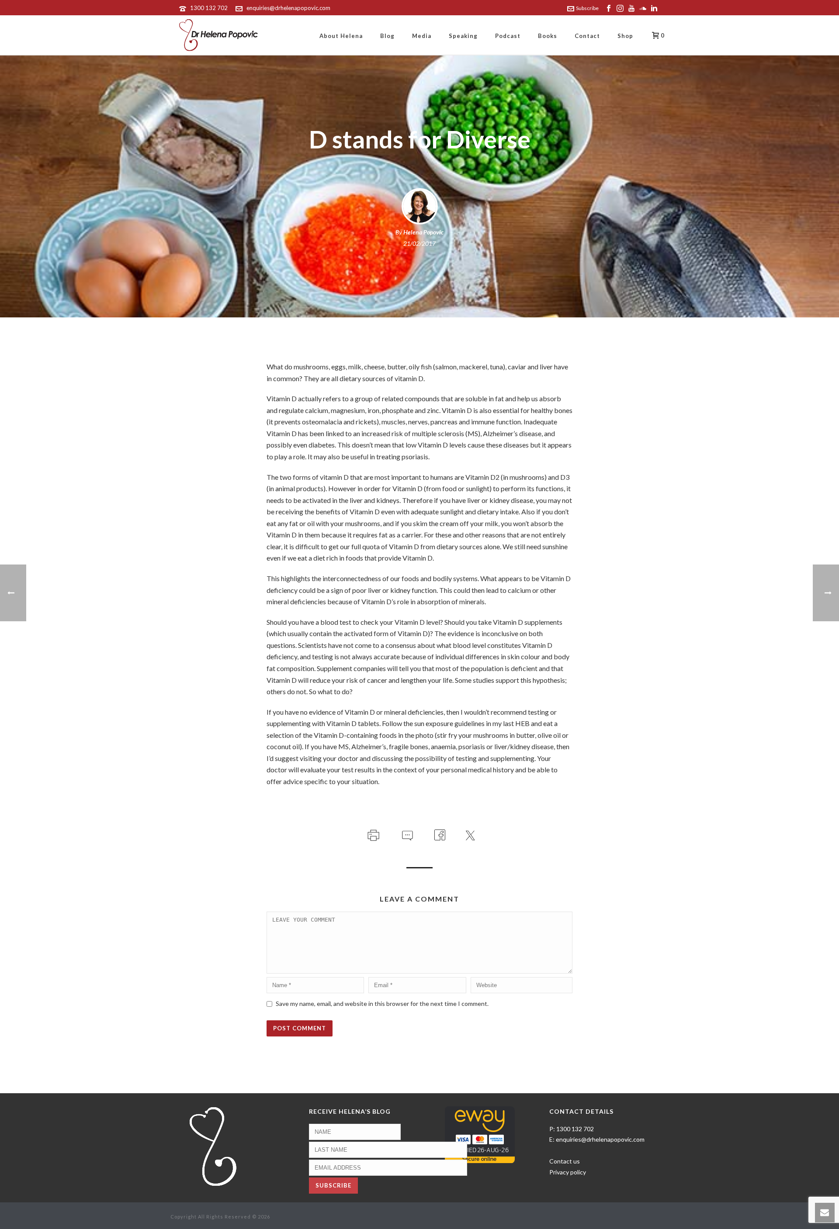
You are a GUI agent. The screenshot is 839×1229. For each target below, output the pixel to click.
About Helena (341, 35)
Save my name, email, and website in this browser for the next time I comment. (382, 1003)
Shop (625, 35)
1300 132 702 (209, 7)
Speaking (463, 35)
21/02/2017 (419, 243)
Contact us (564, 1161)
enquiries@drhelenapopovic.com (288, 7)
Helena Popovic (423, 232)
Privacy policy (567, 1172)
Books (547, 35)
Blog (387, 35)
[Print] (372, 834)
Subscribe (587, 8)
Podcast (507, 35)
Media (421, 35)
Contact (587, 35)
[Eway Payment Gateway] (480, 1133)
